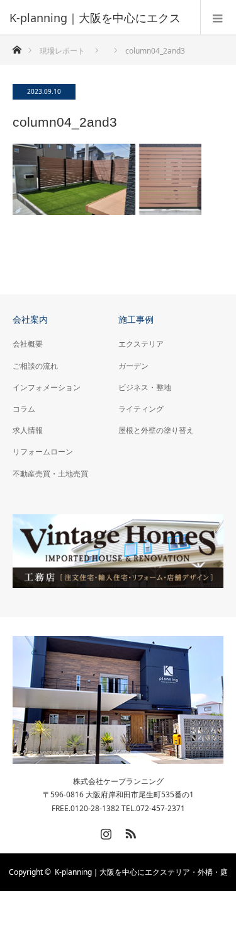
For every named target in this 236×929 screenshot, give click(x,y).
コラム (24, 408)
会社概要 (28, 343)
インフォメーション (47, 387)
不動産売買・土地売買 (50, 473)
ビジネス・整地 (144, 387)
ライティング (141, 408)
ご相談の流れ (35, 366)
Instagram (104, 831)
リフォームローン (43, 451)
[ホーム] (17, 46)
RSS (129, 831)
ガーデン (133, 366)
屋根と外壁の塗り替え (156, 430)
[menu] (218, 17)
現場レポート (62, 50)
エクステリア (141, 343)
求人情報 (28, 430)
